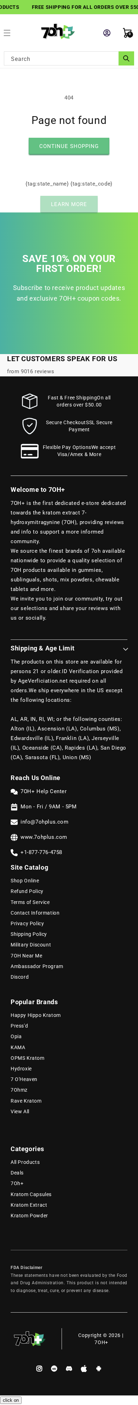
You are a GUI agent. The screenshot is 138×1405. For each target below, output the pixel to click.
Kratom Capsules (31, 1194)
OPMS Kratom (28, 1058)
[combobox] (69, 58)
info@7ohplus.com (45, 822)
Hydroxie (21, 1068)
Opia (16, 1036)
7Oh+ (17, 1183)
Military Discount (31, 945)
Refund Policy (27, 891)
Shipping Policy (29, 934)
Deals (17, 1173)
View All (20, 1111)
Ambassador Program (37, 966)
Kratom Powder (29, 1215)
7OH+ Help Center (44, 791)
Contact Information (35, 913)
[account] (107, 33)
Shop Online (25, 880)
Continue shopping (69, 146)
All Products (25, 1162)
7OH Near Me (26, 956)
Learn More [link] (69, 204)
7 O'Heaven (24, 1079)
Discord (20, 977)
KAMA (18, 1047)
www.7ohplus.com (44, 837)
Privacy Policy (27, 923)
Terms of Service (30, 902)
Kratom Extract (29, 1205)
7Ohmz (19, 1090)
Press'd (19, 1026)
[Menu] (11, 32)
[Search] (126, 58)
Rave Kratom (26, 1101)
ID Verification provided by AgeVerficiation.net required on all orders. (66, 681)
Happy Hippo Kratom (36, 1015)
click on (11, 1400)
